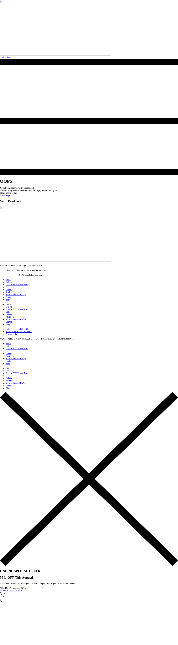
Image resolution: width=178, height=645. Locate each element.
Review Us (10, 292)
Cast (7, 287)
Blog (8, 299)
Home (8, 279)
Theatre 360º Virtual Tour (17, 284)
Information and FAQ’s (16, 294)
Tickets (9, 282)
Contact (9, 297)
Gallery (9, 289)
